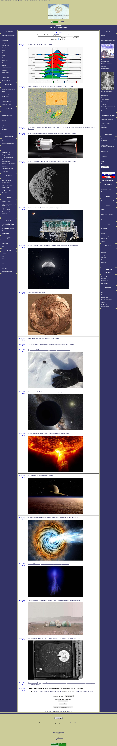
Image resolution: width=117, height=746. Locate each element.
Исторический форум (7, 190)
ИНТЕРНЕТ (108, 272)
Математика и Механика (107, 154)
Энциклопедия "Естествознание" (105, 98)
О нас (15, 0)
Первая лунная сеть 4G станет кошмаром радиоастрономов (45, 207)
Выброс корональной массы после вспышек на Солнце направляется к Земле (50, 86)
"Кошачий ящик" (6, 99)
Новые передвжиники (7, 115)
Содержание (9, 0)
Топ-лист (40, 0)
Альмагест (4, 166)
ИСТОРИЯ (9, 148)
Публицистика (5, 45)
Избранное (104, 262)
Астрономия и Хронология (8, 163)
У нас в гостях (5, 72)
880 (69, 711)
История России (6, 152)
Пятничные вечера (6, 201)
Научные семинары (106, 110)
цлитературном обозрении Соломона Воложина (47, 691)
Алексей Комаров (60, 738)
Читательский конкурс (7, 230)
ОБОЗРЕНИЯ (8, 84)
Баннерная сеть (105, 280)
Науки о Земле (104, 151)
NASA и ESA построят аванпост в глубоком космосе (43, 338)
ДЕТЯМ (9, 238)
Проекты (103, 252)
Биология (103, 149)
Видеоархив (5, 132)
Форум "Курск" (5, 187)
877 (62, 711)
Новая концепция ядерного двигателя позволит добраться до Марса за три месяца (52, 133)
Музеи (102, 209)
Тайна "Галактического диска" (37, 292)
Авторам (103, 231)
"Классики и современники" (8, 89)
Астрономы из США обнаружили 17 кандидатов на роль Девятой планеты (50, 392)
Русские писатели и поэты (107, 260)
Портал (2, 0)
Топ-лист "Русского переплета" (106, 277)
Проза (3, 55)
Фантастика (5, 243)
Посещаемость (104, 255)
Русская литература (106, 163)
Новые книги (5, 70)
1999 (3, 266)
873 (53, 711)
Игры (102, 212)
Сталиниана (5, 171)
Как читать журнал (105, 236)
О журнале (103, 233)
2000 (3, 263)
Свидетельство (56, 34)
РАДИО (108, 196)
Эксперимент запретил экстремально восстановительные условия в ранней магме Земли (54, 638)
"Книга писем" (5, 96)
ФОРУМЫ (9, 175)
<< (46, 711)
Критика (4, 65)
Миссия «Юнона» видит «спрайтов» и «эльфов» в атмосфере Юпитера (48, 564)
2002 (3, 258)
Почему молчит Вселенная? (108, 40)
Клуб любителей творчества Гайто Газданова (9, 208)
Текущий (4, 253)
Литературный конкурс (8, 228)
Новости (26, 0)
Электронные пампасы (7, 241)
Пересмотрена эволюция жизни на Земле (40, 44)
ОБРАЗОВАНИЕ (108, 134)
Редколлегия (104, 228)
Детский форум (5, 192)
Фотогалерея (5, 118)
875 (57, 711)
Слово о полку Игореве (7, 157)
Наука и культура (105, 68)
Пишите (20, 0)
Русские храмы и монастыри (6, 128)
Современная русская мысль (9, 140)
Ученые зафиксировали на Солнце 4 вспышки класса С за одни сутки (48, 433)
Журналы (103, 257)
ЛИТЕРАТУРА (9, 31)
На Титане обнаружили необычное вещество (41, 475)
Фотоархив (4, 268)
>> (71, 711)
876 (60, 711)
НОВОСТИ (108, 287)
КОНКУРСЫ (8, 220)
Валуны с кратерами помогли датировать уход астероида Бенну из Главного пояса (52, 161)
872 (50, 711)
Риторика (4, 125)
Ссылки (62, 729)
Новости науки (104, 297)
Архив (59, 729)
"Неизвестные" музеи (7, 123)
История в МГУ (6, 155)
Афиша (3, 38)
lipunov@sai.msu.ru (75, 723)
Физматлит (104, 104)
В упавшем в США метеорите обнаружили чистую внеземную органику (49, 350)
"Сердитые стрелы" (6, 104)
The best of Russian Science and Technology (107, 305)
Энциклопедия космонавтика (104, 94)
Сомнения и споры (6, 67)
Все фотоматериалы (7, 271)
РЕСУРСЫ (108, 245)
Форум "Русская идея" (7, 185)
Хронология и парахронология (6, 160)
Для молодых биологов (108, 180)
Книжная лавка (5, 77)
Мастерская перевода (7, 215)
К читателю (5, 40)
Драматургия (5, 60)
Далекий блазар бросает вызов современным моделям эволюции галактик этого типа (53, 517)
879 (67, 711)
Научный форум (6, 182)
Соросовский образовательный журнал (107, 146)
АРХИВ (9, 250)
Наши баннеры (105, 283)
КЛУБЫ (9, 197)
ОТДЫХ (108, 205)
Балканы (4, 52)
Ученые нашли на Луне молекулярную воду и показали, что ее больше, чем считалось (53, 245)
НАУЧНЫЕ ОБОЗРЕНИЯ (108, 115)
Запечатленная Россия (7, 168)
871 (48, 711)
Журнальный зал (6, 80)
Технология (104, 156)
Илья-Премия (5, 233)
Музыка (4, 120)
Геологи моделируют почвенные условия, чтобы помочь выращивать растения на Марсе (54, 600)
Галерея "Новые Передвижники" (58, 732)
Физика (103, 159)
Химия (102, 161)
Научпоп (103, 191)
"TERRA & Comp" (105, 123)
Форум (3, 246)
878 (64, 711)
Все (102, 292)
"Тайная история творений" (8, 94)
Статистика (66, 729)
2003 (3, 256)
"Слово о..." (4, 91)
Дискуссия (47, 0)
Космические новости (106, 91)
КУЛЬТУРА (9, 108)
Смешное (103, 219)
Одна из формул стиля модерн (85, 691)
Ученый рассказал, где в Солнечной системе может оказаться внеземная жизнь (51, 344)
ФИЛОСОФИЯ (9, 136)
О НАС (108, 224)
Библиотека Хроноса (106, 189)
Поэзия (3, 57)
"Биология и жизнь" (106, 130)
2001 (3, 261)
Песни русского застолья (107, 214)
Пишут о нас (104, 238)
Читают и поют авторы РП (107, 200)
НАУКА (108, 31)
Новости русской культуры (8, 35)
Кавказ (3, 50)
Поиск (102, 250)
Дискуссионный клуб (7, 180)
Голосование (33, 0)
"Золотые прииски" (6, 101)
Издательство (5, 75)
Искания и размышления (8, 62)
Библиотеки (104, 265)
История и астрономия (106, 63)
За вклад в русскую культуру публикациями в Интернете (8, 224)
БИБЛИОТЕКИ (108, 184)
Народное (103, 217)
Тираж (102, 241)
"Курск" (4, 48)
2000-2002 (108, 71)
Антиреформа (104, 142)
